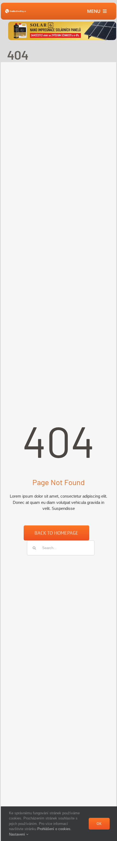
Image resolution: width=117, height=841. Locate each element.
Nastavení (17, 834)
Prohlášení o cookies (53, 829)
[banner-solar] (62, 23)
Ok (99, 823)
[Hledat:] (60, 547)
